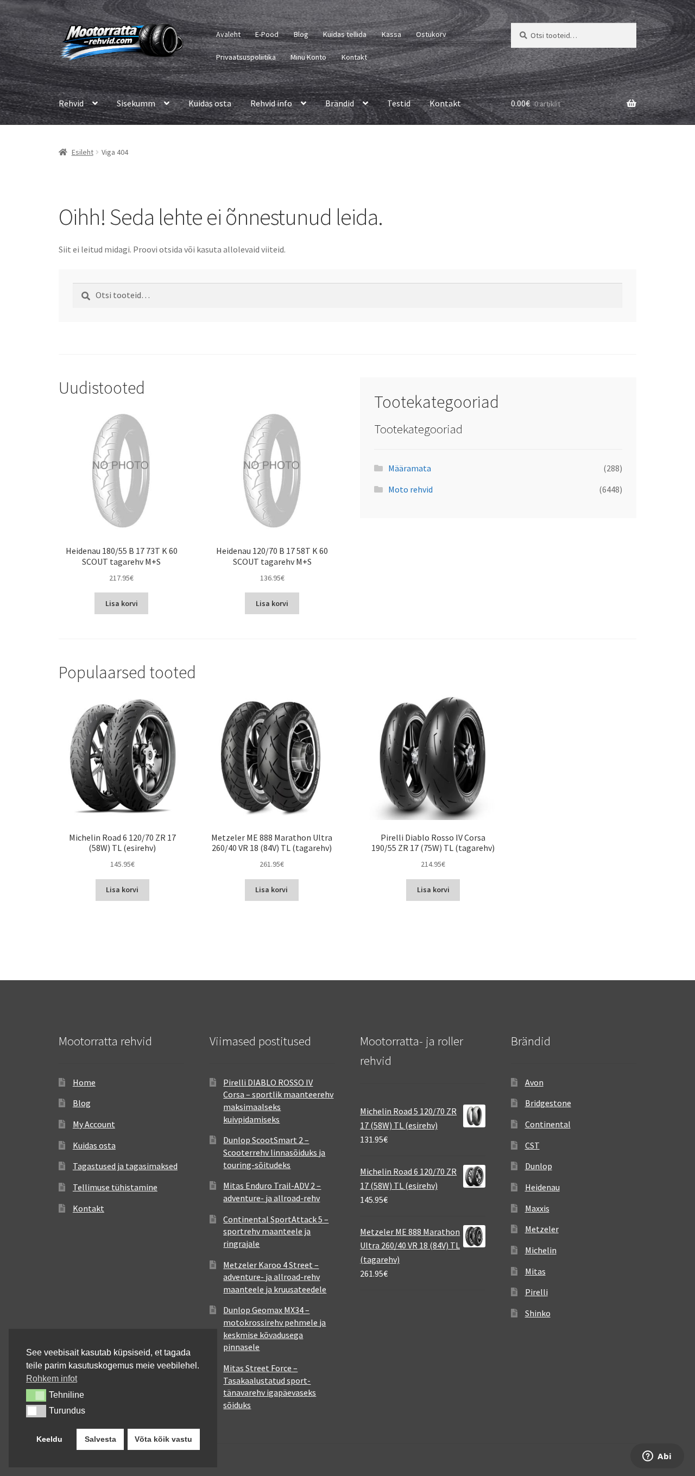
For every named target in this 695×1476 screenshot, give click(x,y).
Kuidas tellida (345, 34)
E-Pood (267, 34)
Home (84, 1082)
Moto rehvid (410, 489)
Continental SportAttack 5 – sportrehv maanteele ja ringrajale (275, 1231)
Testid (398, 103)
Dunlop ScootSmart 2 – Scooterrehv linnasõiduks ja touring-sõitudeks (274, 1152)
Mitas (535, 1271)
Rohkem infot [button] (51, 1378)
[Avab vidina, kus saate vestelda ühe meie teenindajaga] (657, 1457)
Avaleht (228, 34)
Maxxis (537, 1208)
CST (532, 1145)
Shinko (538, 1313)
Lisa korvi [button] (121, 603)
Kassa (391, 34)
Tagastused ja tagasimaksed (125, 1165)
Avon (534, 1082)
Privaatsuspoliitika (246, 57)
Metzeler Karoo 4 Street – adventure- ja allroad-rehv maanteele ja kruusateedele (274, 1277)
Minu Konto (308, 57)
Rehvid (71, 103)
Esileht (82, 152)
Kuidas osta (209, 103)
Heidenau (542, 1187)
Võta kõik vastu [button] (163, 1439)
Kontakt (354, 57)
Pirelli (536, 1291)
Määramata (409, 468)
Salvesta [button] (100, 1439)
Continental (548, 1124)
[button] (36, 1395)
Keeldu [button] (49, 1439)
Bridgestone (548, 1102)
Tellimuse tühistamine (115, 1187)
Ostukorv (431, 34)
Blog (301, 34)
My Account (94, 1124)
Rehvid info (271, 103)
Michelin (541, 1250)
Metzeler (542, 1228)
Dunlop (538, 1165)
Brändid (339, 103)
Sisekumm (136, 103)
